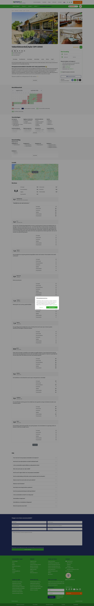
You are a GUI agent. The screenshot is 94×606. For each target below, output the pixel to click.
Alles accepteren (52, 307)
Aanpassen (41, 307)
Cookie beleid (54, 304)
